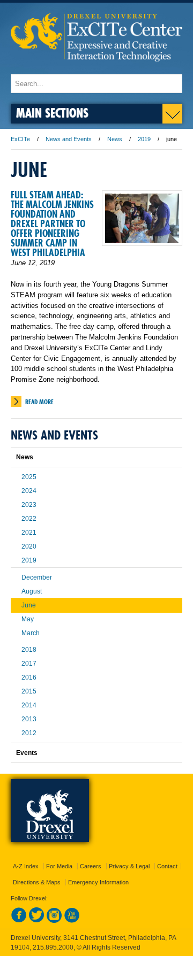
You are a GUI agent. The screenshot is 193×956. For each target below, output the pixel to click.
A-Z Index (26, 866)
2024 (28, 491)
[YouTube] (72, 921)
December (36, 577)
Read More (39, 402)
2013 (28, 719)
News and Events (69, 139)
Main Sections (52, 112)
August (31, 591)
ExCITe (20, 139)
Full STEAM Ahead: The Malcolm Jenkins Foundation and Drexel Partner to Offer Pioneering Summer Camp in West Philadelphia (52, 224)
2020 (28, 546)
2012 (28, 733)
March (30, 633)
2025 (28, 477)
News (114, 139)
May (27, 619)
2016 (28, 677)
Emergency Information (98, 882)
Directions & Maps (37, 882)
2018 (28, 649)
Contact (167, 866)
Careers (90, 866)
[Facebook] (19, 921)
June (28, 605)
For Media (59, 866)
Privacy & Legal (129, 866)
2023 (28, 504)
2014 (28, 705)
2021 (28, 532)
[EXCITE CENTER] (96, 69)
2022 (28, 518)
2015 (28, 691)
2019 (144, 139)
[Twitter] (36, 921)
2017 (28, 663)
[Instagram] (54, 921)
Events (27, 753)
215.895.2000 (53, 947)
